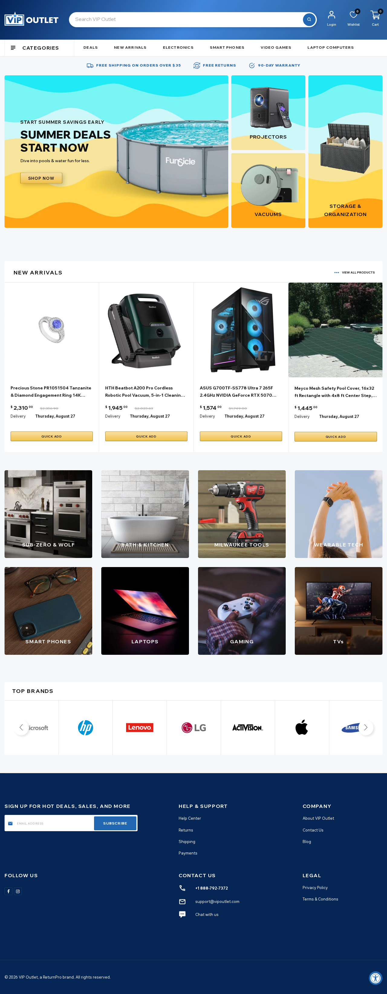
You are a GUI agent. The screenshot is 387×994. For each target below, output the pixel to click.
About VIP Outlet (318, 818)
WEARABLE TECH (338, 545)
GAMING (242, 641)
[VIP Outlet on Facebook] (8, 891)
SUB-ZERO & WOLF (48, 545)
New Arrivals (130, 47)
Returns (186, 830)
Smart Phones (227, 47)
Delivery (18, 416)
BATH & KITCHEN (145, 545)
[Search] (309, 19)
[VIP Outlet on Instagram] (18, 891)
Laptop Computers (330, 47)
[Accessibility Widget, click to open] (375, 978)
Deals (90, 47)
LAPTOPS (145, 641)
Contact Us (313, 830)
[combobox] (193, 19)
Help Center (190, 818)
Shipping (187, 841)
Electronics (178, 47)
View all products (358, 272)
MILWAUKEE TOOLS (241, 545)
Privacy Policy (315, 887)
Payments (188, 853)
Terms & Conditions (320, 899)
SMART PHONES (48, 641)
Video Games (276, 47)
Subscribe (115, 823)
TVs (338, 641)
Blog (307, 841)
